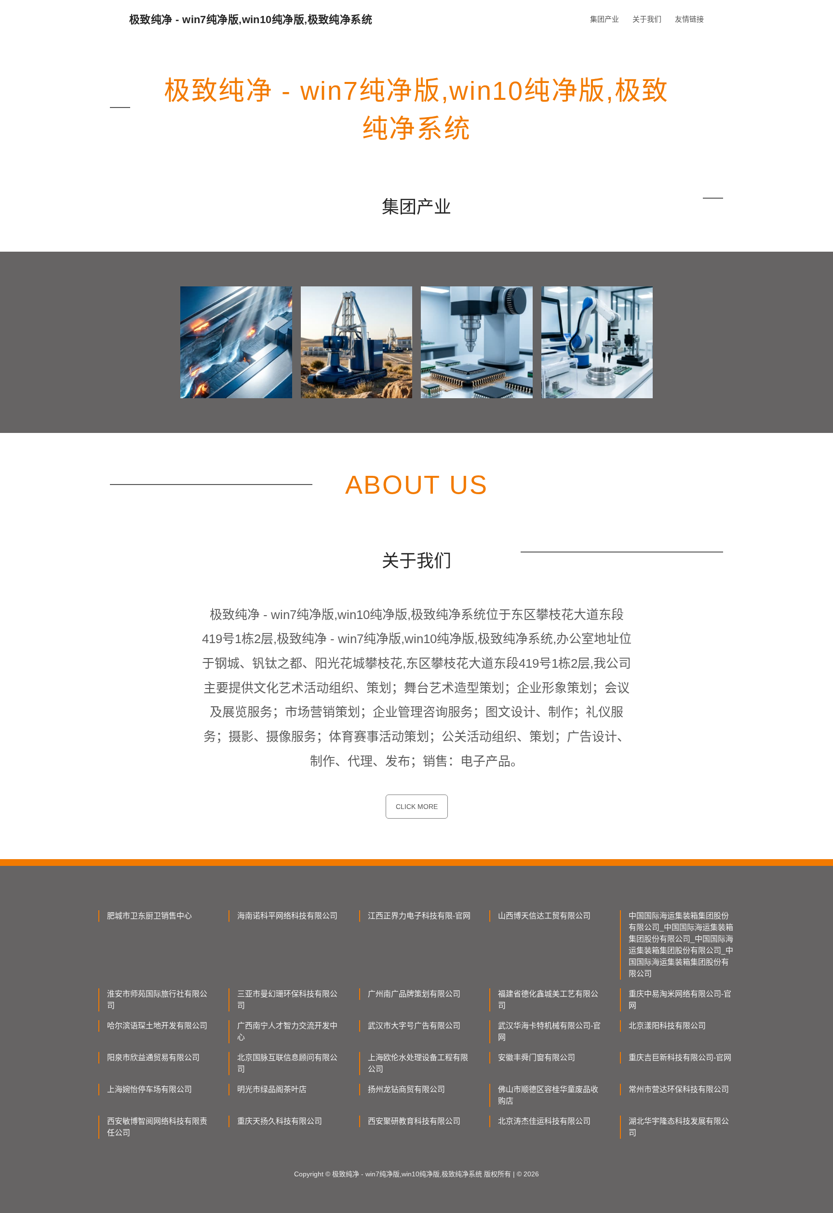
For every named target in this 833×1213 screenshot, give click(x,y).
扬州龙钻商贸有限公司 (406, 1089)
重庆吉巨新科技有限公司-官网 (680, 1057)
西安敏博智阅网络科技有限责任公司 (157, 1127)
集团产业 (604, 19)
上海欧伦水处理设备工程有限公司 (418, 1063)
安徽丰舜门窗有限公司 (536, 1057)
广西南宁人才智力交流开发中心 (287, 1031)
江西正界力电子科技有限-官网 (419, 916)
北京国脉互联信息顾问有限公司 (287, 1063)
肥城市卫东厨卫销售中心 (149, 916)
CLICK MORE (417, 806)
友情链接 (689, 19)
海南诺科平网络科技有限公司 (287, 916)
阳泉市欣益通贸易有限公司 (153, 1057)
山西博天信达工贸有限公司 (544, 916)
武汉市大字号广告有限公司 (414, 1026)
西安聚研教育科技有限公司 (414, 1121)
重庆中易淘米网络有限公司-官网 (680, 1000)
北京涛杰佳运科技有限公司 (544, 1121)
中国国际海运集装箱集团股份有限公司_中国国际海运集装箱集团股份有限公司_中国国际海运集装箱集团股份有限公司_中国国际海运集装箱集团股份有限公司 (681, 945)
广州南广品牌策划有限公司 (414, 994)
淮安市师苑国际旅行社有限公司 (157, 1000)
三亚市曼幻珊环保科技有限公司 (287, 1000)
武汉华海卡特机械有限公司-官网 (549, 1031)
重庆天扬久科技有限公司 (279, 1121)
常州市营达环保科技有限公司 (679, 1089)
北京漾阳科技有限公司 (667, 1026)
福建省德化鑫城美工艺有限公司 (548, 1000)
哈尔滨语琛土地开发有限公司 (157, 1026)
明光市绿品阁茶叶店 (272, 1089)
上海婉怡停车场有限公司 (149, 1089)
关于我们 (646, 19)
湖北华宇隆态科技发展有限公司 (679, 1127)
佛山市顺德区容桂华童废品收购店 (548, 1095)
